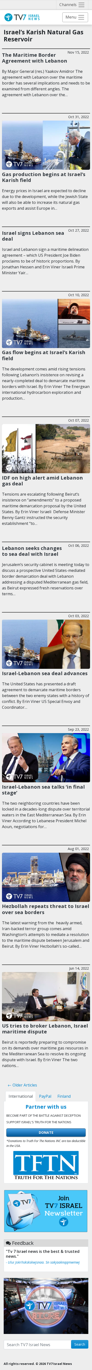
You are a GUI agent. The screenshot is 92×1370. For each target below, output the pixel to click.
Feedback (23, 1243)
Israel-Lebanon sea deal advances (45, 673)
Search (79, 1344)
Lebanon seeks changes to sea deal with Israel (32, 551)
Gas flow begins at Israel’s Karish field (43, 355)
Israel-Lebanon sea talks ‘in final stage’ (43, 789)
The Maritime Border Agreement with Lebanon (34, 57)
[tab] (20, 1096)
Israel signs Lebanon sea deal (33, 235)
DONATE (46, 1132)
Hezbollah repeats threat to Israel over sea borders (45, 909)
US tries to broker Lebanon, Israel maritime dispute (45, 1028)
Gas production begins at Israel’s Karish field (43, 177)
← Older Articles (22, 1085)
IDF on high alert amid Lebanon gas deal (42, 480)
